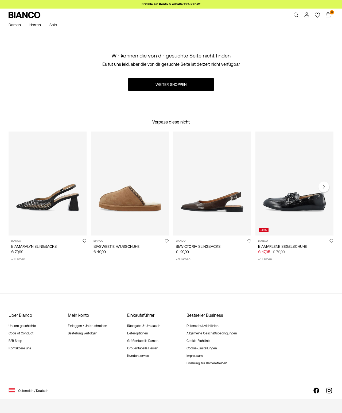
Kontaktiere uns (20, 348)
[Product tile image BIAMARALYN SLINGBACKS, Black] (48, 184)
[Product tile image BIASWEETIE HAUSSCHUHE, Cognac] (130, 184)
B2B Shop (15, 341)
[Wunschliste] (317, 15)
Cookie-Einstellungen (201, 348)
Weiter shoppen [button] (171, 84)
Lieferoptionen (137, 333)
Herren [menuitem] (35, 25)
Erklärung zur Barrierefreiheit (206, 363)
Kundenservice (138, 356)
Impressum (194, 356)
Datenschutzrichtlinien (202, 326)
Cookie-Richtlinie (198, 341)
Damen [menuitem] (15, 25)
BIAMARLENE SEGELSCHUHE (282, 246)
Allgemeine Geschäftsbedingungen (211, 333)
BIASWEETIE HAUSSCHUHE (116, 246)
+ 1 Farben (18, 259)
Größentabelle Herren (142, 348)
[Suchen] (296, 15)
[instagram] (329, 390)
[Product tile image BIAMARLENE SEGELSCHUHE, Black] (294, 184)
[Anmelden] (306, 15)
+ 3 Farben (183, 259)
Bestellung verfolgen (82, 333)
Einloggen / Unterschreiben (87, 326)
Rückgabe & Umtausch (143, 326)
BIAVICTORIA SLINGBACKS (198, 246)
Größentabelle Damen (142, 341)
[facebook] (316, 390)
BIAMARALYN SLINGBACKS (34, 246)
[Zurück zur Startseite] (25, 15)
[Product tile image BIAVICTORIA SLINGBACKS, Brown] (212, 184)
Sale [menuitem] (53, 25)
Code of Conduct (21, 333)
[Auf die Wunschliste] (84, 241)
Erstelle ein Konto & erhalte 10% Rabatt (171, 4)
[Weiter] (323, 187)
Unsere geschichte (22, 326)
